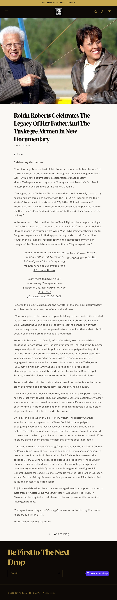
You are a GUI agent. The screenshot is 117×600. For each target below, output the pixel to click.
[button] (6, 12)
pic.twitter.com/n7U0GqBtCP (44, 296)
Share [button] (20, 154)
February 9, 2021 (92, 255)
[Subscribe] (59, 573)
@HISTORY (44, 292)
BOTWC (18, 593)
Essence (93, 320)
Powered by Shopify (31, 593)
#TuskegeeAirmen (44, 270)
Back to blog (61, 534)
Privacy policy (49, 593)
